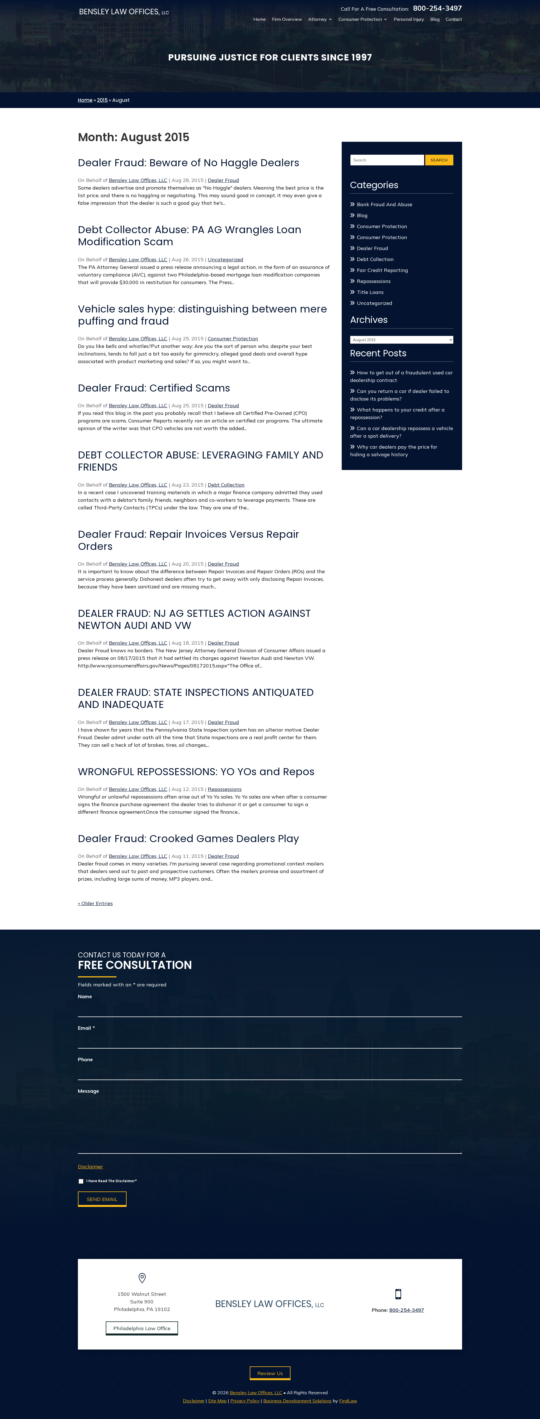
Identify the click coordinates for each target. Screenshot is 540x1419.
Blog (435, 19)
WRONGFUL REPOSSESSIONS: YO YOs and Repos (196, 771)
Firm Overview (287, 19)
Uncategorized (225, 259)
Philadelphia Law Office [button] (141, 1328)
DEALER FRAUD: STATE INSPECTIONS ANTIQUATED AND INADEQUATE (196, 698)
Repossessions (225, 789)
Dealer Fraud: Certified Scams (154, 388)
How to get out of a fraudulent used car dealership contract (401, 376)
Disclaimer (90, 1166)
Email (86, 1028)
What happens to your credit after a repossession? (397, 413)
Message (88, 1091)
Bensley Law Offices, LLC (138, 180)
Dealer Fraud (223, 180)
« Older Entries (95, 903)
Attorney (317, 19)
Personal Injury (409, 19)
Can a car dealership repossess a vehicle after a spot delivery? (401, 432)
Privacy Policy (245, 1401)
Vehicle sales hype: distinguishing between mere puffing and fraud (202, 315)
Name (85, 996)
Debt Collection (226, 485)
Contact (454, 19)
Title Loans (370, 292)
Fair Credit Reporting (382, 270)
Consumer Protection (360, 19)
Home (259, 19)
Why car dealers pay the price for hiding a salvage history (393, 451)
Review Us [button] (270, 1373)
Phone (85, 1059)
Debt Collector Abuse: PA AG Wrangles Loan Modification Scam (190, 235)
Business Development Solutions (297, 1401)
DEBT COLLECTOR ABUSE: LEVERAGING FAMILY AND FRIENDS (200, 461)
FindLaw (348, 1401)
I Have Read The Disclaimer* (111, 1181)
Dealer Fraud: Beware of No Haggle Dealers (188, 163)
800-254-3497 (437, 8)
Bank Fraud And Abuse (384, 204)
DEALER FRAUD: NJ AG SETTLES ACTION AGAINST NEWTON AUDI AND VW (194, 619)
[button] (534, 1378)
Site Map (217, 1401)
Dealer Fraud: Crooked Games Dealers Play (188, 838)
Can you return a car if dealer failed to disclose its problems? (399, 395)
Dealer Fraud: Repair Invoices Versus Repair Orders (188, 540)
